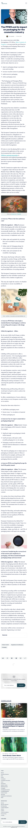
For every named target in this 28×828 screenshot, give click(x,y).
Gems (2, 782)
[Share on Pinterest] (16, 658)
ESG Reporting (4, 806)
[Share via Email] (21, 658)
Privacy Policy (3, 813)
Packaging (4, 647)
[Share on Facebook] (7, 658)
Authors (2, 809)
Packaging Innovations (5, 789)
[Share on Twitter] (3, 658)
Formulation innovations (5, 780)
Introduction (3, 783)
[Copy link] (25, 658)
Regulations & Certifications (17, 644)
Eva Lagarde (11, 36)
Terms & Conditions (5, 812)
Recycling (3, 794)
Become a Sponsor (4, 804)
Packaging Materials (5, 791)
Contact (2, 810)
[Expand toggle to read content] (25, 635)
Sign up (2, 802)
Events (2, 777)
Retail (2, 797)
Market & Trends (4, 785)
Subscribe (21, 685)
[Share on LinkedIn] (12, 658)
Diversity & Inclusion (5, 774)
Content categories (4, 807)
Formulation (3, 778)
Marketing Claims (4, 786)
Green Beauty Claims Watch (12, 755)
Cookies (2, 815)
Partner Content (5, 644)
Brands (2, 772)
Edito (2, 775)
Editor (4, 719)
